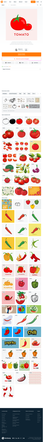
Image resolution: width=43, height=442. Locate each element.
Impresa (3, 418)
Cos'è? (10, 66)
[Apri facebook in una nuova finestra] (13, 438)
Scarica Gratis (21, 54)
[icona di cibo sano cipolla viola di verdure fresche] (36, 168)
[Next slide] (38, 93)
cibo (24, 93)
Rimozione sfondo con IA (4, 430)
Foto (10, 1)
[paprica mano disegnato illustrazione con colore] (35, 284)
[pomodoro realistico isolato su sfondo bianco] (8, 133)
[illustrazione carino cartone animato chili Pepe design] (18, 332)
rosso (29, 93)
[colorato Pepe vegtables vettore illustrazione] (32, 204)
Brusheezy (4, 414)
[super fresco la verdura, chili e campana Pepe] (7, 204)
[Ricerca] (37, 5)
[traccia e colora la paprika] (21, 354)
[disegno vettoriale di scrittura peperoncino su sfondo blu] (32, 332)
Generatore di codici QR (4, 432)
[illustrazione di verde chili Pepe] (35, 243)
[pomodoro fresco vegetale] (22, 157)
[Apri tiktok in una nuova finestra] (20, 438)
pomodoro (5, 93)
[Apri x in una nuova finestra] (22, 438)
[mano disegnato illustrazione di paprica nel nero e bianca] (34, 297)
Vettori (5, 1)
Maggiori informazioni (6, 69)
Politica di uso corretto (35, 439)
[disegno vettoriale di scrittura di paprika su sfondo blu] (10, 343)
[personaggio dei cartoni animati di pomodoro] (21, 191)
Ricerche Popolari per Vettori (16, 420)
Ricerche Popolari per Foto (16, 423)
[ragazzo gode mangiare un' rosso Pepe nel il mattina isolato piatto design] (9, 309)
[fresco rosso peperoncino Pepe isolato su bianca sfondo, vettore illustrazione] (8, 230)
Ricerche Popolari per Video (16, 426)
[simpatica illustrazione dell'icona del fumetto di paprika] (21, 284)
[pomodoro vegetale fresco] (21, 133)
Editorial (20, 1)
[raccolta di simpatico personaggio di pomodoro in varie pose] (21, 146)
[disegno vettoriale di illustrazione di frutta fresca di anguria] (8, 168)
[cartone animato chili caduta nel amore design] (21, 309)
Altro (37, 422)
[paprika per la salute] (35, 354)
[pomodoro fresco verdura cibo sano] (35, 133)
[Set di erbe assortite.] (8, 191)
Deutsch (38, 418)
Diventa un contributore (28, 419)
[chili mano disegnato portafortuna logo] (21, 297)
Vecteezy (3, 415)
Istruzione (4, 420)
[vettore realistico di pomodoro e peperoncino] (36, 343)
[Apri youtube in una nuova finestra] (23, 438)
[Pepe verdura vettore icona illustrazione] (18, 204)
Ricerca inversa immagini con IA (4, 426)
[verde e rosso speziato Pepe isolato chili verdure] (33, 309)
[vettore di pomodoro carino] (7, 180)
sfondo (34, 93)
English (38, 414)
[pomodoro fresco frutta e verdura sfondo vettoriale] (34, 191)
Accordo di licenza (16, 414)
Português (38, 417)
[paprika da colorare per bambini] (8, 354)
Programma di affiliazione (15, 418)
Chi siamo (27, 417)
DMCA (14, 415)
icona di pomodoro (13, 93)
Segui (26, 50)
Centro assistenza (29, 414)
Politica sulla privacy (37, 438)
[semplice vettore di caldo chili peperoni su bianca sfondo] (21, 378)
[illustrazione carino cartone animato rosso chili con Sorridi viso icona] (7, 332)
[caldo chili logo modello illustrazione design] (36, 365)
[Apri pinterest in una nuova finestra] (18, 438)
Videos (15, 1)
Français (38, 420)
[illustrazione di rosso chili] (21, 257)
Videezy (3, 417)
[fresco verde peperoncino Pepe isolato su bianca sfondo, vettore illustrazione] (35, 216)
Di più (26, 1)
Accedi (38, 1)
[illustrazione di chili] (8, 257)
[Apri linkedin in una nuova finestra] (16, 438)
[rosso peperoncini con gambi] (7, 320)
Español (38, 415)
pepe (20, 93)
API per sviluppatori (4, 423)
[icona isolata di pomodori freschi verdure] (35, 180)
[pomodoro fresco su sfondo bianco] (34, 157)
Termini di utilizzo (30, 438)
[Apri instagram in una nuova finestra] (14, 438)
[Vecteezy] (2, 2)
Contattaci (27, 415)
